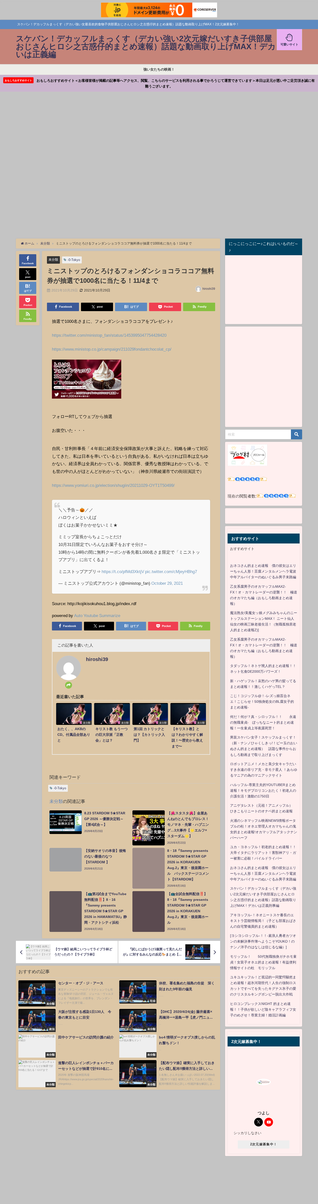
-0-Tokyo (74, 259)
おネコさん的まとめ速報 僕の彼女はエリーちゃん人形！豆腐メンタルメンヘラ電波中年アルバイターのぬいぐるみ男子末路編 (263, 571)
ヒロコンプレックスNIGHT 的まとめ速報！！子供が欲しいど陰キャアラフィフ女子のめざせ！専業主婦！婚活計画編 (263, 1009)
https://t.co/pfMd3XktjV (123, 571)
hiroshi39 (208, 288)
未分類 (53, 259)
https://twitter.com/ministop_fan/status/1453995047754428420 (109, 335)
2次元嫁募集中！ (263, 1144)
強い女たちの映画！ (159, 69)
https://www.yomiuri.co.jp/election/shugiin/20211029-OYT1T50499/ (113, 485)
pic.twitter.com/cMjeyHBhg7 (171, 571)
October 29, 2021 (167, 583)
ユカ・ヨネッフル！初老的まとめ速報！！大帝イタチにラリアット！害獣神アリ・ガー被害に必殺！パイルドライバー (263, 852)
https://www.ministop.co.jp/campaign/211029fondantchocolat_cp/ (111, 349)
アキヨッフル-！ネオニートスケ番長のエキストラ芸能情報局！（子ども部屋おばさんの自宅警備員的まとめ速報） (263, 920)
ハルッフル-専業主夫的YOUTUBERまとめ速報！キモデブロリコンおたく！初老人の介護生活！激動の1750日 (263, 790)
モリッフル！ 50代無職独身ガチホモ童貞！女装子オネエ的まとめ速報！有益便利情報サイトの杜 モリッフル (263, 962)
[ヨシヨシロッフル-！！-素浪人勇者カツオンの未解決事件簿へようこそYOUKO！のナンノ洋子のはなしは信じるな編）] (263, 941)
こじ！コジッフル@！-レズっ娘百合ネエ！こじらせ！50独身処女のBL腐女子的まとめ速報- (262, 701)
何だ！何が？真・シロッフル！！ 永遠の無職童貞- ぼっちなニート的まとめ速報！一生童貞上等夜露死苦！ (263, 722)
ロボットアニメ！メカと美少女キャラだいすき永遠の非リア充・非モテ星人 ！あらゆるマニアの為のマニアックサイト (263, 769)
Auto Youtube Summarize (97, 615)
